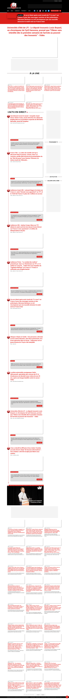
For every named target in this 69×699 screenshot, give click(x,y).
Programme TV (23, 10)
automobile (19, 381)
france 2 (18, 195)
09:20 (8, 190)
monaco (22, 381)
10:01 (8, 153)
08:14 (8, 337)
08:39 (8, 299)
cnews (13, 418)
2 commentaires (13, 325)
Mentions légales (33, 697)
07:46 (8, 411)
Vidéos (12, 10)
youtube (17, 455)
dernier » (43, 694)
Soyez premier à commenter (14, 212)
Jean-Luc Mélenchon (17, 418)
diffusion (15, 455)
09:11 (8, 262)
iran (13, 455)
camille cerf (14, 161)
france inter (19, 308)
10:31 (8, 116)
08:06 (8, 372)
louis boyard (22, 418)
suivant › (38, 694)
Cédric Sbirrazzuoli (15, 381)
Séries (29, 10)
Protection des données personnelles (51, 697)
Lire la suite (39, 147)
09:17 (8, 225)
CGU (58, 697)
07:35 (8, 448)
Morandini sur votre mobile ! (55, 10)
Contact (60, 697)
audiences (14, 195)
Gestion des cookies (43, 697)
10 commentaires (13, 435)
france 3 (20, 195)
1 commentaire (13, 178)
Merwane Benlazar (15, 308)
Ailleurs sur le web (53, 180)
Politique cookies (38, 697)
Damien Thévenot (18, 161)
